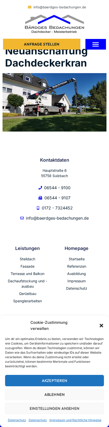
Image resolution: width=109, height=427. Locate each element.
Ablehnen (54, 394)
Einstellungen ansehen (54, 408)
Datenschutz (17, 420)
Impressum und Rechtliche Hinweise (75, 420)
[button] (101, 325)
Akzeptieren (54, 380)
